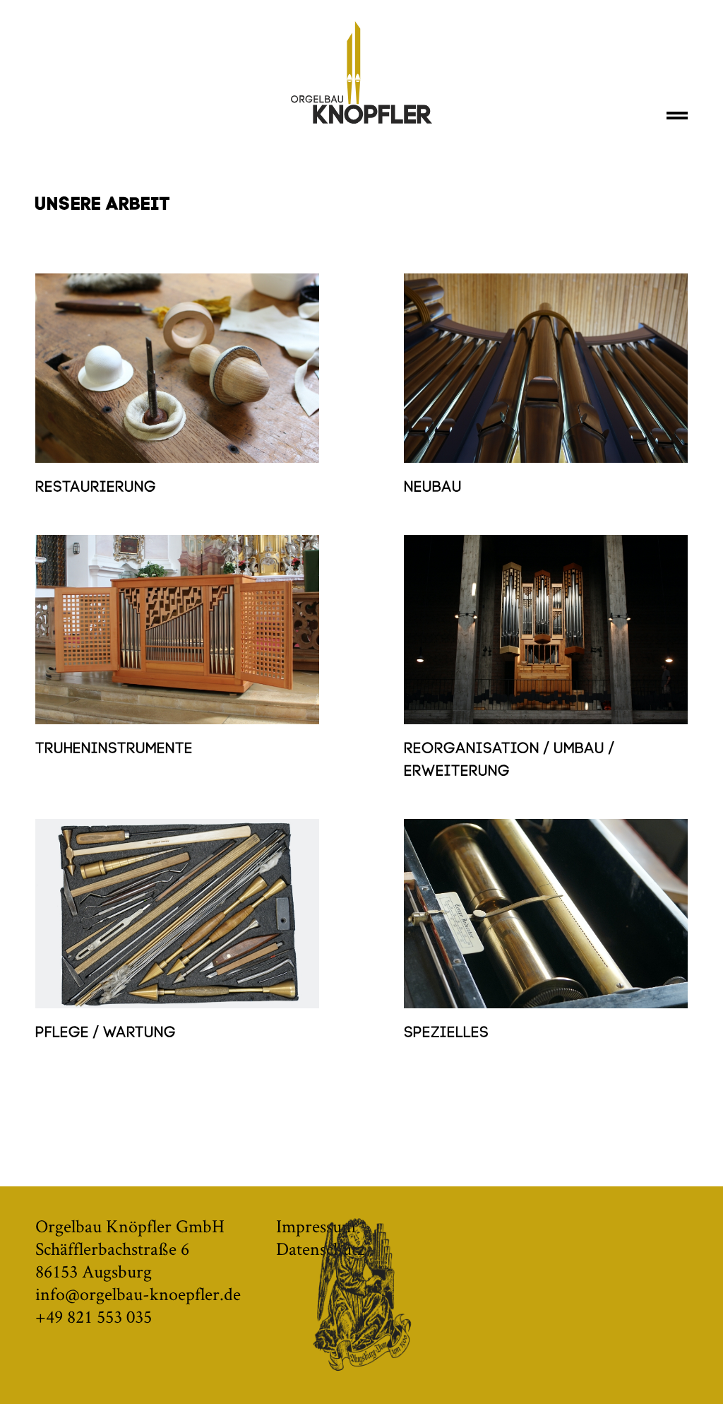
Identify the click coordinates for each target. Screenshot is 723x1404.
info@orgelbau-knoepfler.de (138, 1294)
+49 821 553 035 (93, 1316)
